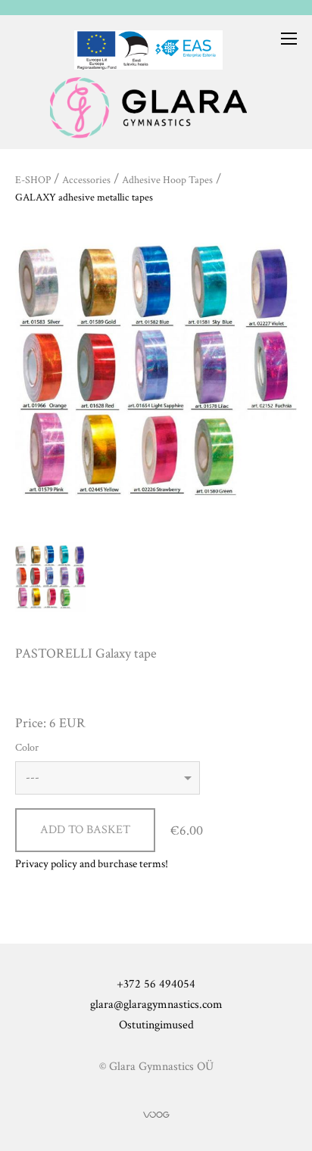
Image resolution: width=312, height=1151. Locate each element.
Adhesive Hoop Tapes (167, 180)
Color (27, 747)
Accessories (86, 180)
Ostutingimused (156, 1025)
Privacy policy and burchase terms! (91, 864)
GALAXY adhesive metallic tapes (84, 197)
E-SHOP (33, 180)
